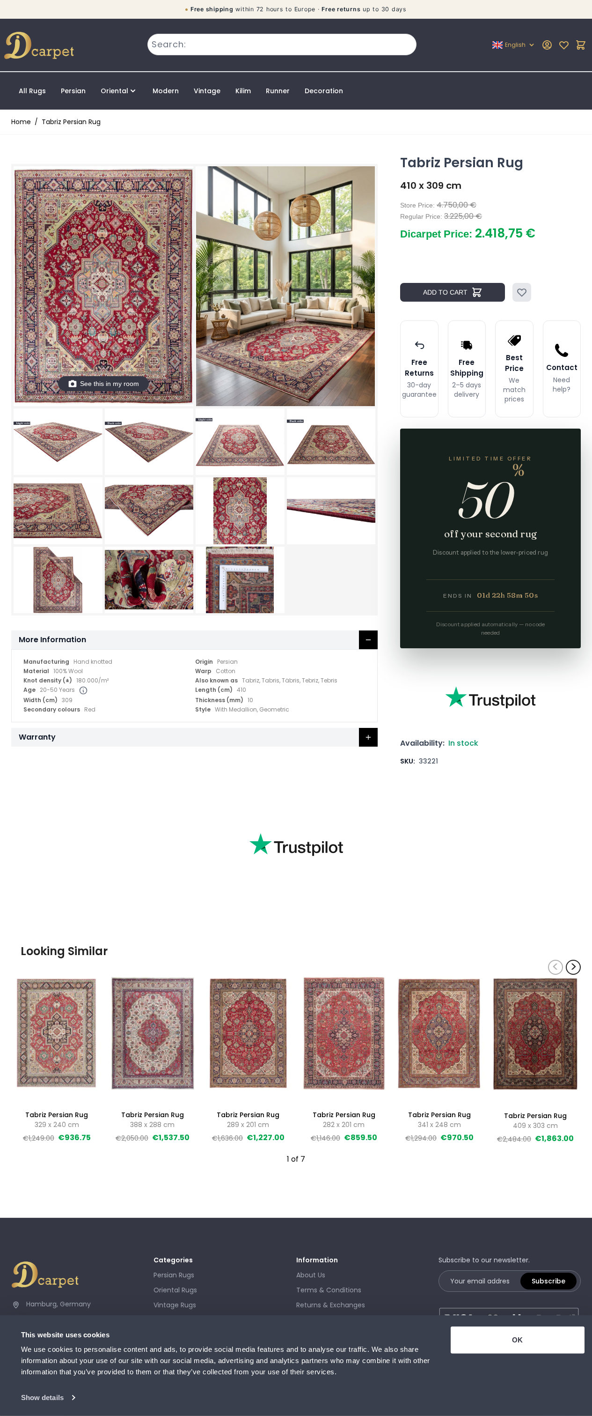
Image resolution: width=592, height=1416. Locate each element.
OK (517, 1340)
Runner (278, 91)
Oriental (114, 91)
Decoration (324, 91)
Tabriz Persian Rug (71, 121)
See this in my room (109, 383)
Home (21, 121)
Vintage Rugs (174, 1305)
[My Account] (547, 44)
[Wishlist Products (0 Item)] (563, 44)
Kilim (243, 91)
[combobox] (282, 44)
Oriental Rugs (175, 1290)
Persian (73, 91)
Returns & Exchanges (330, 1305)
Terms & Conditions (328, 1290)
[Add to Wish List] (521, 292)
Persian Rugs (173, 1275)
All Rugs (32, 91)
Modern (166, 91)
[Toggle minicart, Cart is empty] (580, 44)
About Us (310, 1275)
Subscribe (548, 1281)
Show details (42, 1397)
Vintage (207, 91)
